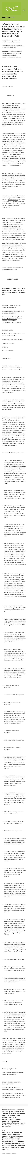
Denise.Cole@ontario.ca (16, 1089)
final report (19, 160)
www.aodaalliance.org (11, 51)
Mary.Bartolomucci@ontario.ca (11, 1097)
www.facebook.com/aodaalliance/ (11, 57)
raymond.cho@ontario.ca (15, 339)
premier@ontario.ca (8, 1084)
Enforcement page (13, 199)
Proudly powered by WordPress (9, 1153)
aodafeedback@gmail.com (9, 53)
